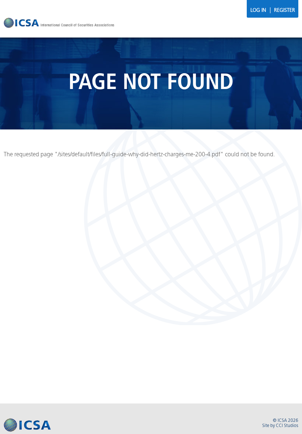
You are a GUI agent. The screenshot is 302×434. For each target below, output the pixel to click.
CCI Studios (287, 426)
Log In (258, 10)
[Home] (59, 24)
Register (284, 10)
